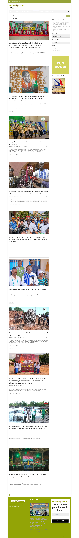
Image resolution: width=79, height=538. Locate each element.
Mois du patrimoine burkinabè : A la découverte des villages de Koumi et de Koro (28, 334)
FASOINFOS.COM (17, 108)
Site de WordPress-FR (57, 53)
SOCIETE (16, 11)
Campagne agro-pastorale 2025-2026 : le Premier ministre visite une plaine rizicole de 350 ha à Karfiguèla (61, 23)
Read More (11, 61)
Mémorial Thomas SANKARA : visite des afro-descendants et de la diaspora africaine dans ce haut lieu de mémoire (28, 97)
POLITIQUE (22, 11)
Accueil (11, 11)
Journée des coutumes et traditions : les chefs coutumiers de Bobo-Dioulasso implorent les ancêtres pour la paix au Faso (28, 193)
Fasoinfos (11, 7)
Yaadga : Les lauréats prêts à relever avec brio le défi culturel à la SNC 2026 (28, 143)
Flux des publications (56, 50)
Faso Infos (11, 49)
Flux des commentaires (57, 52)
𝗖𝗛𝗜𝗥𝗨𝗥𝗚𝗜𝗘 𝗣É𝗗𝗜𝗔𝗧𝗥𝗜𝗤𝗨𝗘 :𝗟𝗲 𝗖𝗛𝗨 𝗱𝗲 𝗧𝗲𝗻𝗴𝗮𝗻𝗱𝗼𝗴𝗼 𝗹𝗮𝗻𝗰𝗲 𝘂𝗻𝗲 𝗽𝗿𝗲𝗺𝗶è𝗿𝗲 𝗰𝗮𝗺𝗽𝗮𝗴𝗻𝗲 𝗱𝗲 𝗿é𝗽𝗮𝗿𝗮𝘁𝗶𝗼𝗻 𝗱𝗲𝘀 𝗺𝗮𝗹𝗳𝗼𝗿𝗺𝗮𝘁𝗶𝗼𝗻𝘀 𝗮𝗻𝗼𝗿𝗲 (39, 522)
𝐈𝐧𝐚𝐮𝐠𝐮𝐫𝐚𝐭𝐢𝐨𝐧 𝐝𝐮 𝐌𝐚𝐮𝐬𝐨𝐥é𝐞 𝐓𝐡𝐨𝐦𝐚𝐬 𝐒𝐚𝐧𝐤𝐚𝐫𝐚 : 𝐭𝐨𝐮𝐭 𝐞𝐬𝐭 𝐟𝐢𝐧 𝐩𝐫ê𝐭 (28, 289)
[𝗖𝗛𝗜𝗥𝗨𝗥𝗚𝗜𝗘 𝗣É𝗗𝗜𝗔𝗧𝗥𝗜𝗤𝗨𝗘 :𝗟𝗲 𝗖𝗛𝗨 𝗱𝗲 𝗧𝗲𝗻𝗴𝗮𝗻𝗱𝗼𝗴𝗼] (39, 509)
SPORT (41, 11)
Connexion (55, 48)
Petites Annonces (49, 11)
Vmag (69, 536)
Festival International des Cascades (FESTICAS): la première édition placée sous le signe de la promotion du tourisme (28, 476)
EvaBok (54, 26)
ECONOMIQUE (29, 11)
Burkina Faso (12, 108)
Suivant (18, 494)
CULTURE (36, 11)
